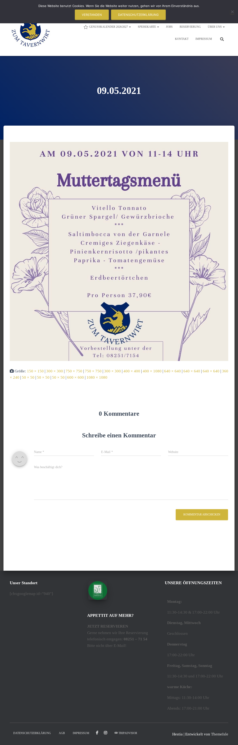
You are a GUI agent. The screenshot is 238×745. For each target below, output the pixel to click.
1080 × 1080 (96, 377)
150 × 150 (35, 371)
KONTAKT (181, 39)
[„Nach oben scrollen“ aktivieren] (229, 736)
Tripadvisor (128, 733)
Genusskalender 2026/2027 (109, 26)
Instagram (106, 733)
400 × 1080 (152, 371)
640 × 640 (172, 371)
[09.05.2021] (119, 251)
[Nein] (232, 11)
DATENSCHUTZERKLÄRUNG (32, 733)
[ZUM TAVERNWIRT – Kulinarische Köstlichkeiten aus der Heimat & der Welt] (30, 33)
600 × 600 (75, 377)
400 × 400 (131, 371)
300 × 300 (54, 371)
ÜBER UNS (215, 26)
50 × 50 (28, 377)
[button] (130, 26)
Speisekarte (147, 26)
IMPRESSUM (203, 39)
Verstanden (92, 15)
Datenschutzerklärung (138, 15)
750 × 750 (74, 371)
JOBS (169, 26)
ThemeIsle (219, 734)
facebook (97, 733)
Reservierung (190, 26)
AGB (62, 733)
